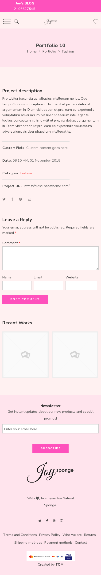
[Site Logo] (50, 472)
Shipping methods (28, 542)
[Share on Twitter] (3, 199)
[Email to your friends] (29, 199)
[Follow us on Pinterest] (54, 521)
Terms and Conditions (20, 534)
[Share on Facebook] (12, 199)
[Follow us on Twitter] (39, 521)
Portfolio (49, 51)
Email (38, 277)
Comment (11, 243)
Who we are (72, 534)
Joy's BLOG (25, 3)
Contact (81, 542)
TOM (59, 564)
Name (7, 277)
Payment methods (58, 542)
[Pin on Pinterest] (20, 199)
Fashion (68, 51)
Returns (90, 534)
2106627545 (25, 8)
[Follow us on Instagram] (61, 521)
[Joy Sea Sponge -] (50, 21)
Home (32, 51)
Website (72, 277)
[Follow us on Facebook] (47, 521)
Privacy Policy (49, 534)
